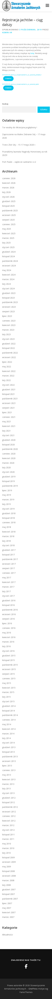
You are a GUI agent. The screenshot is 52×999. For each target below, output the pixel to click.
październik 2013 (10, 756)
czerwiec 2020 (8, 453)
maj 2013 (6, 774)
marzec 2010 (8, 848)
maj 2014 (6, 724)
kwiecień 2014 (8, 729)
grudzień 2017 (8, 550)
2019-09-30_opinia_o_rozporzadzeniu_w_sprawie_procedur (21, 75)
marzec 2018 (8, 536)
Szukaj (5, 104)
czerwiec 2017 (8, 573)
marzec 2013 (8, 784)
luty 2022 (6, 380)
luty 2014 (6, 738)
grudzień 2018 (8, 513)
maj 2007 (6, 908)
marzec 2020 (8, 462)
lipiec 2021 (7, 412)
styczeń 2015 (8, 701)
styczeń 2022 (8, 384)
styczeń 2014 (8, 742)
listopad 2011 (8, 834)
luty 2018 (6, 541)
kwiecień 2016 (8, 637)
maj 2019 (6, 495)
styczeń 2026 (8, 196)
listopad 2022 (8, 348)
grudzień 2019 (8, 476)
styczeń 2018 (8, 545)
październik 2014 (10, 715)
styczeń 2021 (8, 435)
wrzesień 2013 (9, 761)
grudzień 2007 (8, 889)
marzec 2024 (8, 279)
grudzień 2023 (8, 293)
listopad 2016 (8, 605)
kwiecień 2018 (8, 531)
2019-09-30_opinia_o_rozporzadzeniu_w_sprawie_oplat (20, 84)
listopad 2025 (8, 206)
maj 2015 (6, 683)
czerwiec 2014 (8, 719)
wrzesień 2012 (9, 811)
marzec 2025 (8, 238)
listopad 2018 (8, 518)
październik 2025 (10, 210)
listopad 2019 (8, 481)
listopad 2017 (8, 554)
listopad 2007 (8, 894)
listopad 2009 (8, 857)
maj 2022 (6, 366)
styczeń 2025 (8, 247)
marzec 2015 (8, 692)
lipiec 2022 (7, 362)
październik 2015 (10, 664)
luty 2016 (6, 646)
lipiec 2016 (7, 623)
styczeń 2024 (8, 288)
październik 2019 (10, 485)
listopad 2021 (8, 394)
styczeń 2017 (8, 595)
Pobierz (8, 78)
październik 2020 (10, 449)
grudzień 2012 (8, 797)
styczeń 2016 (8, 651)
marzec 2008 (8, 880)
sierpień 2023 (8, 311)
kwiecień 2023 (8, 325)
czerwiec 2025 (8, 224)
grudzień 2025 (8, 201)
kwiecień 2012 (8, 820)
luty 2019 (6, 504)
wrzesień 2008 (9, 875)
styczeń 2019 (8, 508)
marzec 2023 (8, 329)
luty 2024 (6, 284)
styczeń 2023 (8, 339)
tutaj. (32, 53)
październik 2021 (10, 398)
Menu (47, 5)
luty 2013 (6, 788)
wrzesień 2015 (9, 669)
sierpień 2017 (8, 568)
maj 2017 (6, 577)
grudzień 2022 (8, 343)
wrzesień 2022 (9, 357)
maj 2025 (6, 228)
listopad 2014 (8, 710)
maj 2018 (6, 527)
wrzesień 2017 (9, 563)
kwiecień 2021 (8, 426)
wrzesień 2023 (9, 306)
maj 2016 (6, 632)
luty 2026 (6, 192)
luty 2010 (6, 852)
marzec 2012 (8, 825)
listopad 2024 (8, 256)
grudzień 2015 (8, 655)
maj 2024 (6, 270)
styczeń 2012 (8, 830)
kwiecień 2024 (8, 274)
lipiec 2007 (7, 903)
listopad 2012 (8, 802)
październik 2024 (10, 261)
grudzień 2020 (8, 440)
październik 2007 (10, 898)
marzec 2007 (8, 917)
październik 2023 (10, 302)
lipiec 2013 (7, 765)
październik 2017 (10, 559)
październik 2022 (10, 352)
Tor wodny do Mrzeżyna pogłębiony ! (19, 127)
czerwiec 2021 (8, 417)
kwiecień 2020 (8, 458)
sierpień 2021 (8, 407)
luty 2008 (6, 885)
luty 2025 (6, 242)
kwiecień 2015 (8, 687)
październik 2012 (10, 807)
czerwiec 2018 (8, 522)
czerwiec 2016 (8, 628)
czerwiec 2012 (8, 816)
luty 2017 (6, 591)
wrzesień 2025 (9, 215)
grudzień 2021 (8, 389)
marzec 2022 (8, 375)
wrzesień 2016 (9, 614)
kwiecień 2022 (8, 371)
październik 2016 (10, 609)
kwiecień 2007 (8, 912)
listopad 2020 (8, 444)
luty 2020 (6, 467)
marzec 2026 (8, 187)
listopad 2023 (8, 297)
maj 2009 (6, 866)
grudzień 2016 (8, 600)
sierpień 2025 (8, 219)
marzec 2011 (8, 839)
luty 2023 (6, 334)
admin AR (7, 32)
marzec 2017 (8, 586)
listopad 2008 (8, 871)
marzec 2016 (8, 641)
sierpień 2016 (8, 618)
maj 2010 (6, 843)
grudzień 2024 (8, 251)
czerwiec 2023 (8, 320)
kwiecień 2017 (8, 582)
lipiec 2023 (7, 316)
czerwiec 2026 (8, 178)
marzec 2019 (8, 499)
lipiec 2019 (7, 490)
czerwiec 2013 (8, 770)
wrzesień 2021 (9, 403)
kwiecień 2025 (8, 233)
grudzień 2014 (8, 706)
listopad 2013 (8, 752)
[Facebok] (26, 966)
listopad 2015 (8, 660)
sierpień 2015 (8, 673)
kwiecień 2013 (8, 779)
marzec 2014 (8, 733)
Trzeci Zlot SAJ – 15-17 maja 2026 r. (19, 144)
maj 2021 (6, 421)
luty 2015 (6, 696)
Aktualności (7, 934)
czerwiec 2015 (8, 678)
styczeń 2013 (8, 793)
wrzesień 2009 (9, 862)
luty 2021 (6, 430)
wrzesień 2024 (9, 265)
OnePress (33, 988)
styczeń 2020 (8, 472)
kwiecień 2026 (8, 183)
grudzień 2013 (8, 747)
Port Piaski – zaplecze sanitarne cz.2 (19, 162)
